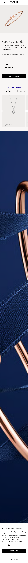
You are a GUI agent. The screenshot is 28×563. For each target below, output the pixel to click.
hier (9, 545)
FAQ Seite (17, 68)
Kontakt (14, 81)
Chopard (4, 123)
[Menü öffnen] (3, 2)
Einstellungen (14, 559)
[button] (26, 111)
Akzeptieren (14, 550)
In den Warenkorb (14, 76)
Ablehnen (14, 555)
